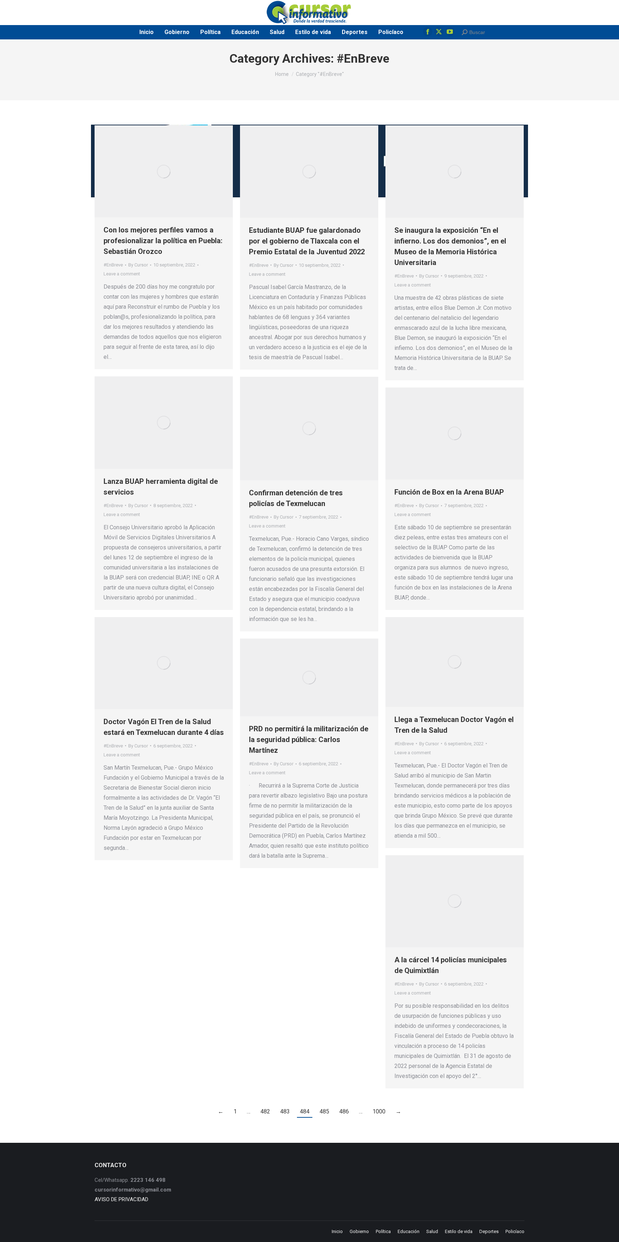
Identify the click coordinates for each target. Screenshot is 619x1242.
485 (324, 1111)
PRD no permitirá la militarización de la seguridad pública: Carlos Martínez (308, 739)
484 (305, 1111)
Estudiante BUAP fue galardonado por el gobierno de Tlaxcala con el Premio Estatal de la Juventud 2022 (307, 241)
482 (265, 1111)
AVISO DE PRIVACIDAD (121, 1199)
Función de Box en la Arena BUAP (449, 492)
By (138, 265)
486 (344, 1111)
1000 (379, 1111)
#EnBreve (113, 265)
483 (285, 1111)
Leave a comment (122, 273)
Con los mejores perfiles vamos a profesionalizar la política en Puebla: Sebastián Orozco (163, 241)
